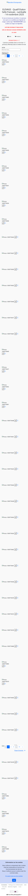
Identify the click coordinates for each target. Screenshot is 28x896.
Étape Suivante (18, 750)
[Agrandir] (5, 64)
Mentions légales (12, 886)
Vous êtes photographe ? (14, 894)
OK (14, 880)
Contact (3, 888)
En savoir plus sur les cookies (14, 876)
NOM (3, 47)
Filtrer (6, 53)
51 (19, 56)
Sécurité (4, 886)
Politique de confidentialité (16, 885)
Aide (10, 36)
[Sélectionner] (3, 64)
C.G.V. (20, 886)
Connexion (4, 885)
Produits (18, 36)
